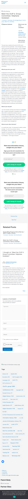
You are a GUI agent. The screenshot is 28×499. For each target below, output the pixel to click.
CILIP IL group (9, 386)
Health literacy (19, 405)
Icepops (20, 408)
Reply (24, 290)
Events (5, 399)
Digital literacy (8, 396)
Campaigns (6, 380)
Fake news (14, 399)
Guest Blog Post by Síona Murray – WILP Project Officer (14, 232)
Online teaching (19, 433)
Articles (5, 374)
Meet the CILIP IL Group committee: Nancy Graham (11, 240)
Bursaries (6, 377)
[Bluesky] (3, 461)
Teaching (16, 446)
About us (4, 470)
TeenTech (16, 449)
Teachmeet (6, 449)
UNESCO (15, 452)
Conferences (8, 390)
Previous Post (14, 216)
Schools (6, 446)
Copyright (19, 390)
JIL (21, 417)
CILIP (15, 380)
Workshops (16, 455)
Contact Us (4, 473)
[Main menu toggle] (25, 2)
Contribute (4, 472)
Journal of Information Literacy (12, 421)
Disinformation (20, 396)
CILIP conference (7, 383)
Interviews (10, 20)
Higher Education (9, 408)
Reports (5, 443)
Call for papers (17, 377)
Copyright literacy (7, 393)
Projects (6, 439)
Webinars (6, 455)
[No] (26, 494)
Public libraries (16, 439)
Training (6, 452)
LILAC (14, 424)
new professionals (7, 433)
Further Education (8, 402)
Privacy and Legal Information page (10, 475)
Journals (6, 424)
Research (14, 443)
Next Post (14, 219)
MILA (20, 430)
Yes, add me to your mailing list (11, 339)
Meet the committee (9, 21)
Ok (14, 496)
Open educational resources (10, 436)
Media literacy (7, 427)
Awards (14, 374)
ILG (4, 411)
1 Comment (4, 20)
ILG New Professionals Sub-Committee (12, 414)
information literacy (10, 418)
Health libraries (7, 405)
